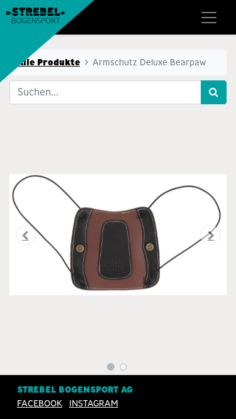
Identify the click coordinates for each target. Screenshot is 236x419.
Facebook (39, 403)
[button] (25, 235)
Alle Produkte (48, 62)
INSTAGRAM (93, 403)
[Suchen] (214, 92)
